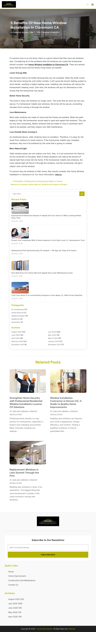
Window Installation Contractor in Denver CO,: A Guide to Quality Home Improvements (66, 402)
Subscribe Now (48, 554)
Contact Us (13, 585)
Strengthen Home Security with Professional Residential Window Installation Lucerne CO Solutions (26, 402)
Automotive (15, 322)
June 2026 (15, 335)
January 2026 (53, 341)
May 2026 (52, 335)
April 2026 (15, 338)
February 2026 (17, 341)
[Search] (82, 193)
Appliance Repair (17, 316)
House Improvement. (45, 629)
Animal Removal (17, 313)
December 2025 (17, 344)
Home (11, 571)
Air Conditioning (17, 309)
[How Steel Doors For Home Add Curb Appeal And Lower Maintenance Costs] (20, 265)
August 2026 (16, 332)
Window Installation (50, 32)
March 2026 (53, 338)
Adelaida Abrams (20, 32)
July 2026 (52, 332)
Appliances (15, 319)
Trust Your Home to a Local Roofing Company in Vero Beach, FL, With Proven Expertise (46, 295)
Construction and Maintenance (21, 580)
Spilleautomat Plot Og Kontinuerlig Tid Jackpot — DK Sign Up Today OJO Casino (43, 250)
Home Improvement (17, 576)
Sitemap (72, 629)
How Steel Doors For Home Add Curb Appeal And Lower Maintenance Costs (42, 273)
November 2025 (54, 344)
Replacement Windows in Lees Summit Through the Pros (24, 472)
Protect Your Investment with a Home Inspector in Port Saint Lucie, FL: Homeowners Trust (48, 240)
